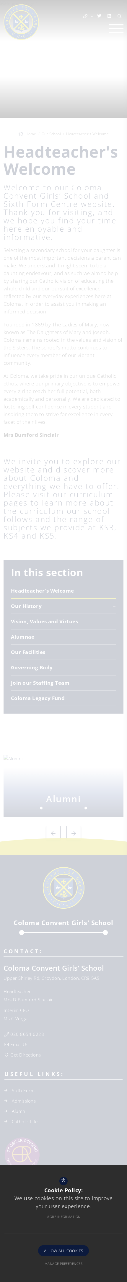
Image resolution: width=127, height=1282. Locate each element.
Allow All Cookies (63, 1250)
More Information (63, 1216)
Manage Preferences (63, 1263)
